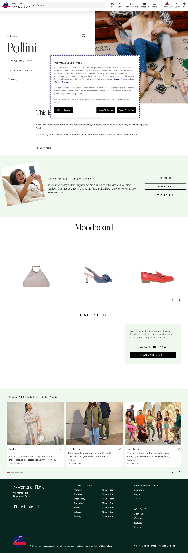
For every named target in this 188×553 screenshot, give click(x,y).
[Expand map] (64, 354)
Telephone (163, 186)
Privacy (136, 545)
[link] (20, 5)
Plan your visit (151, 355)
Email (163, 178)
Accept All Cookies (126, 110)
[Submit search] (33, 5)
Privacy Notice (61, 82)
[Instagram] (23, 506)
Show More (45, 148)
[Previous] (173, 300)
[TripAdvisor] (31, 506)
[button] (60, 448)
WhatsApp (164, 195)
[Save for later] (83, 35)
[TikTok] (38, 506)
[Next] (179, 300)
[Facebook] (15, 506)
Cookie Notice (149, 545)
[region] (95, 86)
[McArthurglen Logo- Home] (6, 5)
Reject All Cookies (106, 110)
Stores (13, 36)
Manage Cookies (166, 545)
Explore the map (151, 346)
